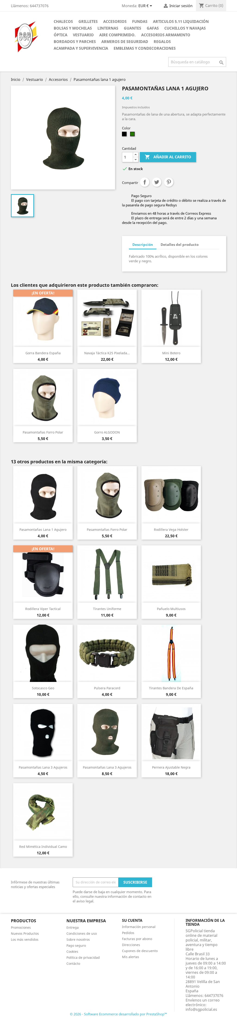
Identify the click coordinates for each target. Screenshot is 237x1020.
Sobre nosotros (78, 939)
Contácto (73, 963)
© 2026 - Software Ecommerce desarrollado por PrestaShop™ (118, 1014)
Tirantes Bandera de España (171, 688)
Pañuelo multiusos (171, 609)
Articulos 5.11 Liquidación (181, 21)
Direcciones (131, 945)
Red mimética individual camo (43, 846)
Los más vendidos (24, 939)
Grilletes (88, 21)
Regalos (162, 41)
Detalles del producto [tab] (180, 244)
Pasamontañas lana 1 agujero (42, 529)
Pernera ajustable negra (171, 767)
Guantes (132, 28)
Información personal (139, 927)
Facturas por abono (137, 939)
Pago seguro (76, 945)
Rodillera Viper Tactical (43, 609)
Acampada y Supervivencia (81, 48)
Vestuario (83, 34)
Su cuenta (132, 920)
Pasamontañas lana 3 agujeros (43, 767)
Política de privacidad (83, 957)
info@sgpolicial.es (201, 1009)
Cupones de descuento (140, 951)
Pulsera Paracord (107, 688)
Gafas (153, 28)
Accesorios (115, 21)
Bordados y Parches (75, 41)
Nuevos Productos (25, 933)
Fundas (139, 21)
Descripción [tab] (142, 244)
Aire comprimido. (117, 34)
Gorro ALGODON (107, 432)
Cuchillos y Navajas (185, 28)
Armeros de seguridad (124, 41)
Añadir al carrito (168, 157)
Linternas (107, 28)
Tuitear (156, 182)
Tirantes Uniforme (107, 609)
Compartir (144, 182)
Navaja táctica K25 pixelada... (107, 353)
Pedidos (128, 933)
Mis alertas (130, 957)
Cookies (72, 951)
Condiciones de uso (81, 933)
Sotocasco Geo (43, 688)
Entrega (72, 927)
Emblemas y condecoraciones (145, 48)
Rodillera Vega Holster (171, 529)
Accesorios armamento (165, 34)
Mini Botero (171, 353)
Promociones (21, 927)
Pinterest (168, 182)
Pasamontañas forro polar (43, 432)
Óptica (60, 34)
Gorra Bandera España (43, 353)
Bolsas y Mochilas (73, 28)
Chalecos (63, 21)
